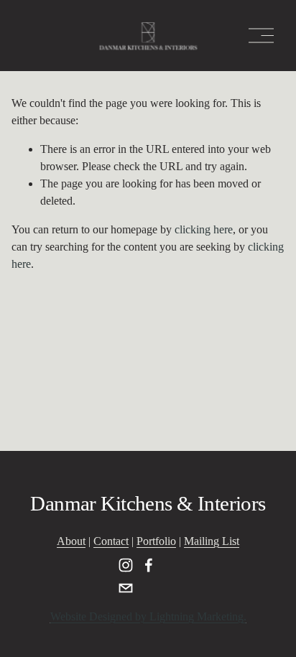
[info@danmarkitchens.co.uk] (126, 588)
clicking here (204, 229)
